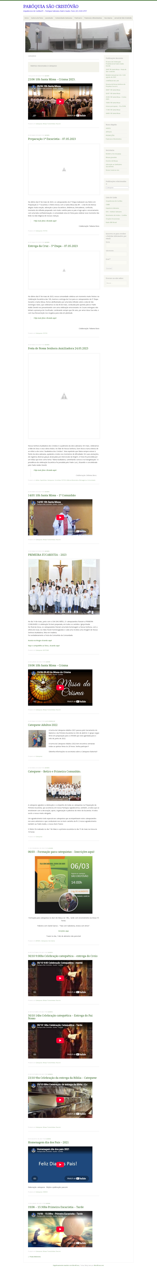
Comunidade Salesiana (63, 18)
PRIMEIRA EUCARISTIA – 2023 (47, 554)
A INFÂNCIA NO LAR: (112, 81)
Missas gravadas (111, 157)
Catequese (39, 124)
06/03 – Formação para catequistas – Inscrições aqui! (61, 851)
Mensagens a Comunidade (87, 480)
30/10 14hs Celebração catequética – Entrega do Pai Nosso (60, 1017)
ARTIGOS (109, 132)
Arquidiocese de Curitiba (114, 201)
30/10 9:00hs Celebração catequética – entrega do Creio (62, 956)
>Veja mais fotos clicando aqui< (45, 221)
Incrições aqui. (63, 931)
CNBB (108, 205)
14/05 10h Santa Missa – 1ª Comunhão (52, 495)
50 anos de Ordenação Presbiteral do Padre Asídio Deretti (115, 64)
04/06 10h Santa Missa (113, 113)
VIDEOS (45, 1192)
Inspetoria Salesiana (112, 208)
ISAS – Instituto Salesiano (114, 212)
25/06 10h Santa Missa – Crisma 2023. (52, 79)
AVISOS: (38, 941)
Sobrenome (110, 251)
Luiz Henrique (50, 721)
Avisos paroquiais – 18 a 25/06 (116, 106)
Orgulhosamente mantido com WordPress (66, 1265)
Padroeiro (78, 18)
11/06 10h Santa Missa (113, 110)
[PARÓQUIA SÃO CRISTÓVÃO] (78, 37)
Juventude (49, 18)
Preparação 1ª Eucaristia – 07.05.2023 (52, 139)
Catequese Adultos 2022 (43, 725)
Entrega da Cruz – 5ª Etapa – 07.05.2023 (53, 246)
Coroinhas (58, 480)
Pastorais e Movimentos (93, 18)
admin (47, 76)
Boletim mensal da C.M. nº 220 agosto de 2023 (116, 76)
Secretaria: (51, 941)
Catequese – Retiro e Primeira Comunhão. (54, 771)
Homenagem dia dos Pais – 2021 (48, 1142)
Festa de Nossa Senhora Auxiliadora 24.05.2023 (58, 348)
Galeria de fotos (37, 18)
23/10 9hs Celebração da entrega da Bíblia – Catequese (62, 1077)
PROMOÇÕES (110, 135)
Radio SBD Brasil (111, 222)
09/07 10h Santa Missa (113, 90)
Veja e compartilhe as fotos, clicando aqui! (44, 646)
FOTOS (45, 231)
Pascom (58, 124)
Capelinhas (43, 480)
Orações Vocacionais (113, 219)
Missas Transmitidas (49, 124)
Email (108, 259)
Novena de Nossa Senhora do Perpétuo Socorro (115, 85)
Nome (108, 242)
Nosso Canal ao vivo (112, 170)
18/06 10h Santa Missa (113, 103)
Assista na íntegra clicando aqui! (40, 640)
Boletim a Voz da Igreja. (113, 154)
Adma (37, 480)
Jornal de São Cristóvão (123, 18)
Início (27, 18)
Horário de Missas (112, 161)
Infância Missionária (72, 480)
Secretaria (108, 18)
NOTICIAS (46, 650)
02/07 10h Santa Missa (113, 93)
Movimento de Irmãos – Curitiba (116, 215)
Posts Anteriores (34, 1257)
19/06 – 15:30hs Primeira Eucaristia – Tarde (56, 1207)
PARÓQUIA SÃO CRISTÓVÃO (50, 6)
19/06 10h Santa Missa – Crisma (48, 665)
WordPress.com (99, 1265)
